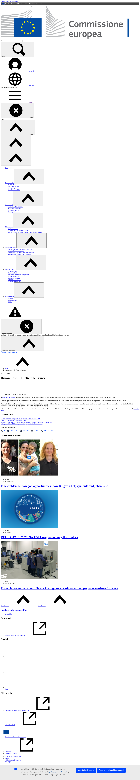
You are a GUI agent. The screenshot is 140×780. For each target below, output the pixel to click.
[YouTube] (19, 687)
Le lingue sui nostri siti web (13, 756)
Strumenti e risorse (10, 269)
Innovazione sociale (10, 247)
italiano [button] (31, 86)
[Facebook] (19, 672)
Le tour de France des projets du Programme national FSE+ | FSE (20, 419)
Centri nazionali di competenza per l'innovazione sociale (25, 232)
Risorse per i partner (11, 753)
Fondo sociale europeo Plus (14, 610)
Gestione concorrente (14, 208)
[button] (3, 431)
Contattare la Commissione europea (15, 737)
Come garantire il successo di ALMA (19, 254)
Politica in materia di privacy (13, 760)
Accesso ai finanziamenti (15, 207)
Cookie (7, 758)
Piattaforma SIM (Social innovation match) (21, 252)
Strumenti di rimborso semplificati (18, 274)
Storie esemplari (13, 300)
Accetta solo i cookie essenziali (111, 770)
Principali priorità (13, 186)
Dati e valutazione (13, 276)
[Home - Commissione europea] (70, 39)
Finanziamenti (9, 205)
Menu (31, 102)
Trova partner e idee (14, 212)
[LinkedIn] (19, 656)
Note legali (8, 762)
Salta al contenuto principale (9, 1)
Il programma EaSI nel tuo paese (18, 230)
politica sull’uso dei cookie (58, 772)
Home (6, 168)
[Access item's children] (29, 176)
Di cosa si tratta (9, 183)
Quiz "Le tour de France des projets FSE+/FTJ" (15, 420)
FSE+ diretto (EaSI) (14, 210)
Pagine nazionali (13, 229)
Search (3, 41)
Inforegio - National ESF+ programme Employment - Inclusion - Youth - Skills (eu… (26, 422)
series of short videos (8, 397)
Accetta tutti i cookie (86, 770)
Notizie (10, 298)
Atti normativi (12, 271)
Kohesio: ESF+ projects (15, 281)
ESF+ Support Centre (14, 280)
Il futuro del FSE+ (13, 188)
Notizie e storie (9, 296)
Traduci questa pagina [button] (9, 352)
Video (10, 302)
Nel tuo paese (9, 227)
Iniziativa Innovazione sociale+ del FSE (20, 249)
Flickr (6, 689)
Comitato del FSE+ (14, 190)
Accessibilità (8, 614)
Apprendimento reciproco (16, 251)
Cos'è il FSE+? (12, 185)
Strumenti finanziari (14, 278)
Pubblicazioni (12, 273)
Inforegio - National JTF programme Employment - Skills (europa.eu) (22, 424)
